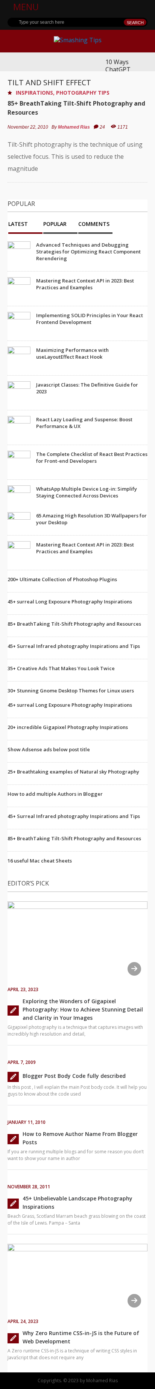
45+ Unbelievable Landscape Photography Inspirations (77, 1202)
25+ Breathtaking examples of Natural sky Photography (73, 771)
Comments (93, 224)
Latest (18, 224)
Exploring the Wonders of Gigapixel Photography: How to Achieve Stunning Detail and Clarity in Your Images (83, 1009)
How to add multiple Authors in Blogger (55, 793)
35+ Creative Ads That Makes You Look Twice (61, 668)
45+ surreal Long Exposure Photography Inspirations (70, 601)
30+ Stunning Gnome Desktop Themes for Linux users (71, 690)
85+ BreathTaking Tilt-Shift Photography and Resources (76, 108)
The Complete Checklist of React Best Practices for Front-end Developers (91, 457)
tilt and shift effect (49, 82)
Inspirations (34, 92)
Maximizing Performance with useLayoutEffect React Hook (72, 353)
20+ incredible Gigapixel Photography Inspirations (68, 727)
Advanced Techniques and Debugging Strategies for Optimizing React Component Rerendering (88, 251)
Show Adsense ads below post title (49, 749)
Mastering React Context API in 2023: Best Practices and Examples (85, 284)
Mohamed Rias (74, 127)
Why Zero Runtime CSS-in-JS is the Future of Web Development (81, 1337)
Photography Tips (82, 92)
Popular (55, 224)
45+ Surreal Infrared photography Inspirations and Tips (74, 646)
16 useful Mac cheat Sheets (40, 860)
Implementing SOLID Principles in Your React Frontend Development (89, 318)
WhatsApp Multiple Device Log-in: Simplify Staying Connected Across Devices (86, 492)
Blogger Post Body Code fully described (74, 1075)
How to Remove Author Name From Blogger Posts (80, 1138)
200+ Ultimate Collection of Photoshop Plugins (62, 579)
